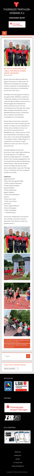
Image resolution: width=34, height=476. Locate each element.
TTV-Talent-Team (17, 462)
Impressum (18, 452)
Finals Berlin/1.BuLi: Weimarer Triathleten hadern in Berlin (16, 346)
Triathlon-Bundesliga (18, 466)
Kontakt (18, 459)
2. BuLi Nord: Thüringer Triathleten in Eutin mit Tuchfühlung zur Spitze (17, 341)
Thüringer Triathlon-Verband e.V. (17, 11)
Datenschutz (17, 455)
